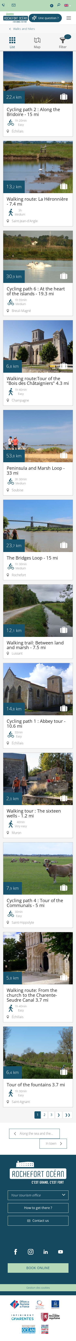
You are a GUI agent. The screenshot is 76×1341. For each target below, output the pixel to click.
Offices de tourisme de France (20, 1304)
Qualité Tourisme (40, 1304)
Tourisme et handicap (55, 1304)
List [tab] (12, 47)
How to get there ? (38, 1208)
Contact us (40, 1220)
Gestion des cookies (38, 1287)
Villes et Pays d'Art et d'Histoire (44, 1329)
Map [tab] (37, 47)
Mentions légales (45, 1281)
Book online (38, 1268)
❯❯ (67, 1115)
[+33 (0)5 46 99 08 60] (4, 5)
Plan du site (27, 1281)
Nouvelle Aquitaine (50, 1317)
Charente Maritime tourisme (22, 1317)
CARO (28, 1329)
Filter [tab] (63, 47)
